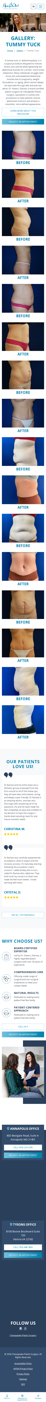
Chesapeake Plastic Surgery (23, 1335)
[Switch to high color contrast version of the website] (33, 6)
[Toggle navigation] (40, 6)
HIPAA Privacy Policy (23, 1368)
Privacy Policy (23, 1373)
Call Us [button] (22, 1026)
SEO (23, 1384)
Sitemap (23, 1379)
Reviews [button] (38, 1398)
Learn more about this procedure (23, 112)
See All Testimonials (23, 915)
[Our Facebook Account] (20, 1329)
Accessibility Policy (23, 1363)
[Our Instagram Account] (25, 1329)
